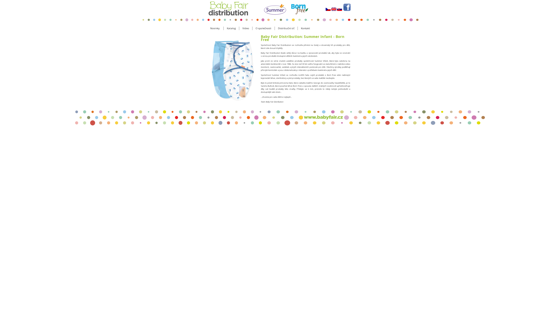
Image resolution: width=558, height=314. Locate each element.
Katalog (231, 28)
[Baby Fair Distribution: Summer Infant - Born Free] (328, 13)
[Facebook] (347, 13)
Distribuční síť (286, 28)
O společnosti (263, 28)
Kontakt (305, 28)
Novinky (215, 28)
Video (245, 28)
